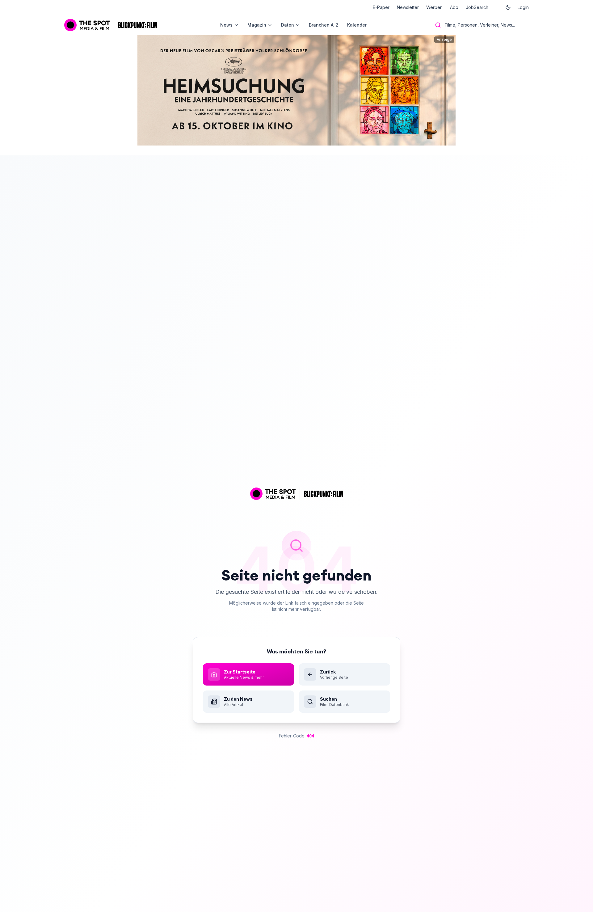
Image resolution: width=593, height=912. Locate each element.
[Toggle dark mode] (508, 7)
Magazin (256, 24)
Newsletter (408, 7)
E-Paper (381, 7)
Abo (454, 7)
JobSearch (477, 7)
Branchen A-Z (324, 24)
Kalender (357, 24)
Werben (434, 7)
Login (523, 7)
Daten (287, 24)
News (226, 24)
